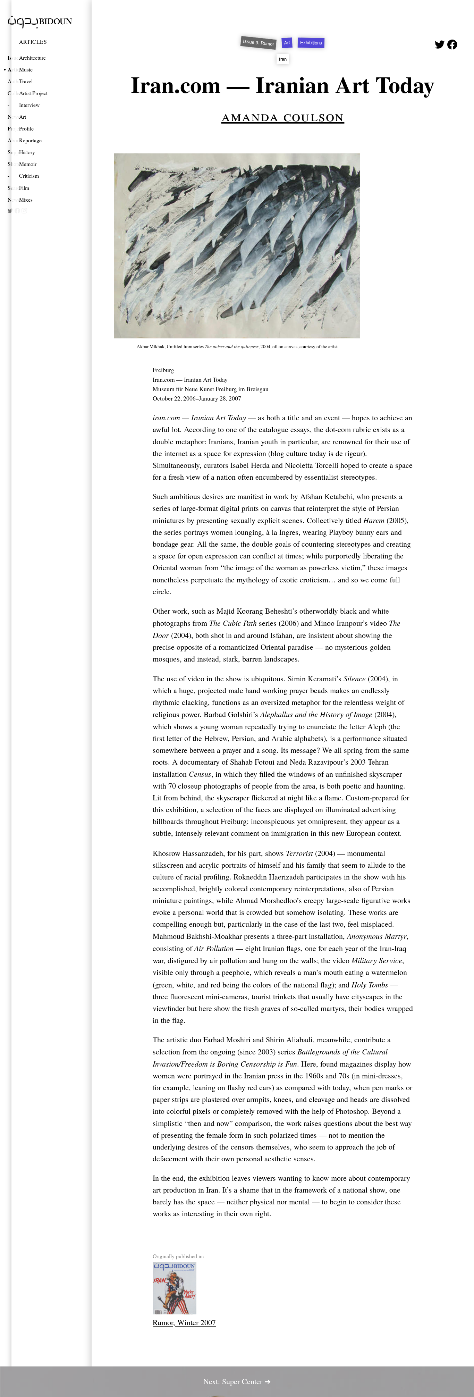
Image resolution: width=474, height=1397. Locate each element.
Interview (29, 104)
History (27, 151)
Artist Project (33, 92)
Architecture (32, 57)
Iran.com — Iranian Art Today (283, 84)
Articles (33, 41)
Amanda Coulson (283, 115)
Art (22, 116)
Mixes (26, 199)
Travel (26, 81)
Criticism (29, 175)
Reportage (30, 140)
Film (24, 187)
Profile (26, 128)
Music (26, 69)
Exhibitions (311, 42)
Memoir (27, 163)
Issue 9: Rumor (258, 43)
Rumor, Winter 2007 (184, 1322)
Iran (283, 58)
